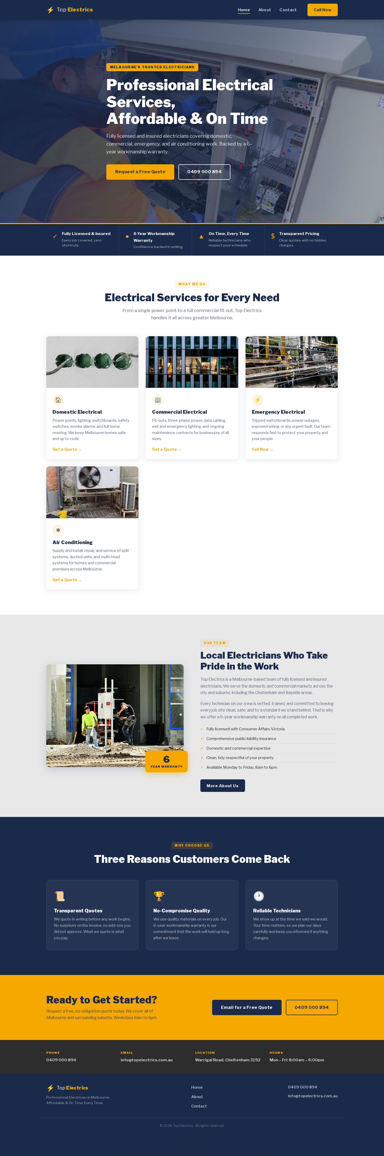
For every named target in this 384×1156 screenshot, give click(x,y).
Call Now (322, 9)
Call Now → (263, 449)
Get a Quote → (67, 449)
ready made (222, 1151)
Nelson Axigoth (242, 1151)
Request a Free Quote (140, 171)
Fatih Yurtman (141, 1151)
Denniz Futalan (204, 1151)
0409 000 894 (204, 171)
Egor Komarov (183, 1151)
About (264, 9)
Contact (288, 9)
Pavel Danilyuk (162, 1151)
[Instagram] (192, 1138)
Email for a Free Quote (247, 1007)
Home (244, 9)
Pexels (261, 1151)
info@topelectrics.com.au (147, 1059)
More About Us (222, 785)
